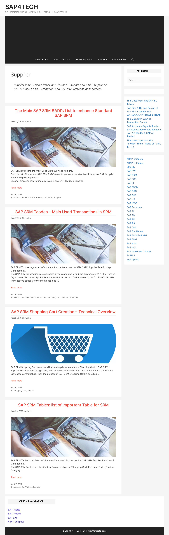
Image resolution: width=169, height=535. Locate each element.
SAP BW (131, 171)
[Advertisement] (84, 35)
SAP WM (131, 247)
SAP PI (130, 211)
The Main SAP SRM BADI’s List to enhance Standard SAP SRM (63, 113)
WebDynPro (133, 259)
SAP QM (131, 227)
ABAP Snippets (135, 159)
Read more (16, 187)
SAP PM (131, 215)
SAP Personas (134, 207)
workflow (73, 297)
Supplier (57, 197)
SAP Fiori (102, 59)
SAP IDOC (132, 203)
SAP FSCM (132, 187)
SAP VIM (131, 243)
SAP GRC (132, 191)
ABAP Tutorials (135, 163)
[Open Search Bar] (132, 60)
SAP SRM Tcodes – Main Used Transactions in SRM (63, 211)
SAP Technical (61, 59)
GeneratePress (99, 531)
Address (17, 197)
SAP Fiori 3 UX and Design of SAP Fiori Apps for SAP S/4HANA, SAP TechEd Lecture (143, 111)
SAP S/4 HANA (119, 59)
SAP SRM (17, 194)
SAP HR (131, 199)
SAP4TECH (21, 6)
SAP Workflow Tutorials (139, 251)
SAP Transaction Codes (42, 197)
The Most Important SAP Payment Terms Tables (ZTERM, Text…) (144, 143)
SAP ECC (131, 179)
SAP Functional (83, 59)
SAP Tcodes (18, 297)
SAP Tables (27, 487)
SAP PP (131, 219)
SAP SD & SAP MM (137, 235)
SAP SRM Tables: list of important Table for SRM (63, 405)
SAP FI (130, 183)
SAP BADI (26, 197)
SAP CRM (132, 175)
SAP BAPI (13, 517)
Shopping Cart (53, 297)
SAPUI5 (131, 255)
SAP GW (131, 195)
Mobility (131, 167)
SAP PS (131, 223)
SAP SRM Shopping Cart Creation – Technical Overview (63, 311)
